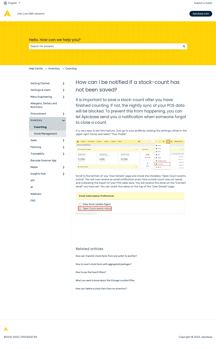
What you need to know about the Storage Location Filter (105, 280)
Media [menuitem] (34, 167)
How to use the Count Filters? (91, 272)
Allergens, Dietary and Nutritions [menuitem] (44, 105)
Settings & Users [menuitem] (40, 89)
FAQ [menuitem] (33, 200)
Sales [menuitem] (34, 140)
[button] (63, 83)
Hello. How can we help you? (54, 39)
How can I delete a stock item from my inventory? (101, 288)
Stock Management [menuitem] (45, 133)
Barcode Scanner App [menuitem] (43, 160)
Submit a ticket (203, 3)
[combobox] (105, 46)
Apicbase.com (201, 13)
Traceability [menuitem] (37, 153)
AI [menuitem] (32, 187)
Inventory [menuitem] (36, 120)
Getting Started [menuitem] (40, 83)
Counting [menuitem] (40, 127)
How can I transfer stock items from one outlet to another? (106, 256)
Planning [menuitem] (36, 147)
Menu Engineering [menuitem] (41, 96)
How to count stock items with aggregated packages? (104, 264)
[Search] (184, 46)
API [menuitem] (32, 180)
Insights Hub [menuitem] (38, 173)
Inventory (54, 68)
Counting (71, 68)
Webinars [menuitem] (36, 193)
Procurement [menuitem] (38, 113)
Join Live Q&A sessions (30, 13)
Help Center (36, 68)
